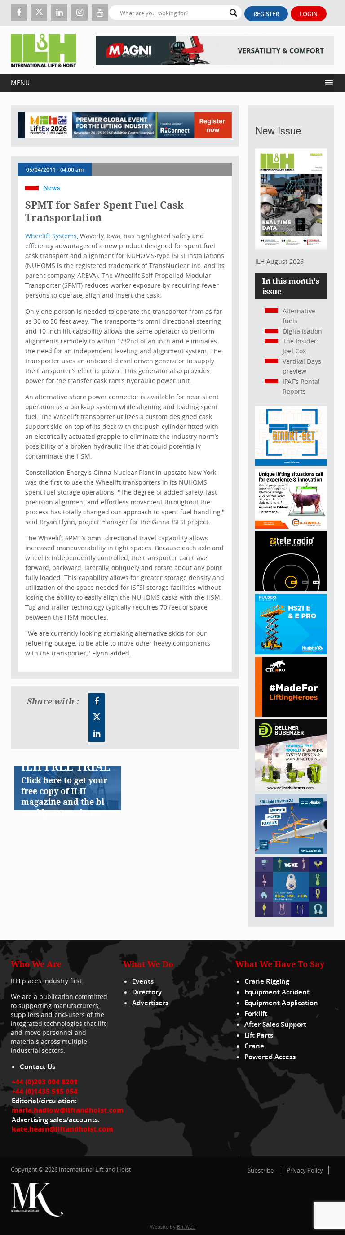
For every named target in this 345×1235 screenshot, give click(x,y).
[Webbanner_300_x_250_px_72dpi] (291, 588)
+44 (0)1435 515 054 (45, 1091)
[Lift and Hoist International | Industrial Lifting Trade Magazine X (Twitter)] (39, 12)
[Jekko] (291, 714)
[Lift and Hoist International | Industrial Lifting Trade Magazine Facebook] (19, 12)
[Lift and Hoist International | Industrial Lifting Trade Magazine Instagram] (79, 12)
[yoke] (291, 914)
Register (266, 14)
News (51, 187)
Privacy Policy (305, 1170)
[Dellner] (291, 789)
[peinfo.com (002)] (291, 463)
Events (143, 981)
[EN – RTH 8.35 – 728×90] (215, 49)
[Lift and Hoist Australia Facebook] (96, 701)
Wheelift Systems (51, 236)
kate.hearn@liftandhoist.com (62, 1129)
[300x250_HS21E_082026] (291, 651)
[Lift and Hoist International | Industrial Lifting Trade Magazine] (43, 49)
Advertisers (150, 1003)
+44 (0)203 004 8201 (45, 1082)
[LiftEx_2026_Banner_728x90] (125, 126)
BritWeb (186, 1226)
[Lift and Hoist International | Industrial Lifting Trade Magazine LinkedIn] (59, 12)
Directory (147, 992)
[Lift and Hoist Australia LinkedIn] (96, 734)
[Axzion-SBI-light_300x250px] (291, 851)
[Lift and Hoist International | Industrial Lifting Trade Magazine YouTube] (100, 12)
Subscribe (261, 1170)
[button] (166, 83)
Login (309, 14)
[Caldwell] (291, 526)
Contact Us (37, 1066)
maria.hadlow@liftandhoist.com (68, 1110)
